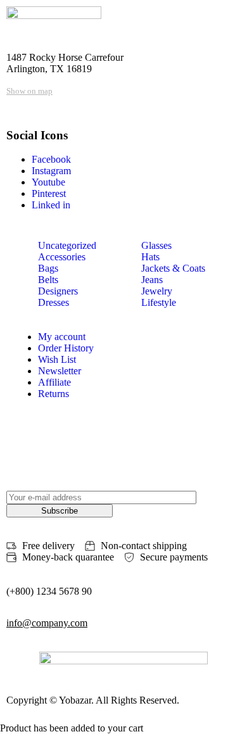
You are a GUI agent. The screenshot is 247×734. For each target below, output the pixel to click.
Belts (48, 279)
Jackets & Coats (173, 268)
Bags (48, 268)
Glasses (156, 245)
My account (62, 336)
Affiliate (54, 382)
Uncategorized (67, 245)
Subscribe (59, 511)
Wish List (57, 359)
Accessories (62, 256)
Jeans (152, 279)
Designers (58, 291)
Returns (53, 393)
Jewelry (156, 291)
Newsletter (59, 370)
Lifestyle (158, 302)
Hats (150, 256)
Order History (66, 348)
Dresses (53, 302)
